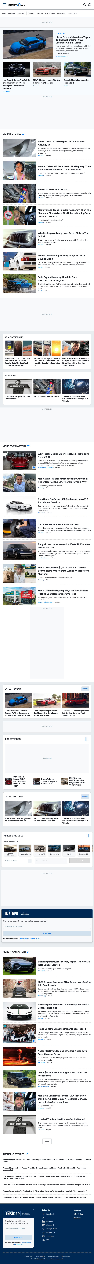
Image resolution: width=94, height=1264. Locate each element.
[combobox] (18, 861)
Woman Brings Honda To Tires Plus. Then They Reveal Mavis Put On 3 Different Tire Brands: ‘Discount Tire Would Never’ (47, 1160)
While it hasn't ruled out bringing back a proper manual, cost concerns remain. (62, 1059)
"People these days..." (46, 1106)
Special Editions (43, 558)
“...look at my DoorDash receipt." (50, 485)
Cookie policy (41, 1256)
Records (40, 1039)
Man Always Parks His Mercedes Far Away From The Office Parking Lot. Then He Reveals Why (62, 480)
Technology (42, 996)
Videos (31, 13)
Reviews (11, 13)
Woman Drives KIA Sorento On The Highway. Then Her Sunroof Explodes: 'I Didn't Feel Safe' (64, 168)
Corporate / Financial (45, 602)
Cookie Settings (53, 1256)
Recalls (40, 291)
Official (66, 86)
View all (85, 689)
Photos (40, 13)
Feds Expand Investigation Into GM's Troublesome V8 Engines (57, 279)
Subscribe (47, 934)
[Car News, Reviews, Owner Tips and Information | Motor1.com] (16, 5)
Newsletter (61, 13)
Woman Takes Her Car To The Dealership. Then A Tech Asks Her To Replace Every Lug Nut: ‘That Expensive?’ (45, 1191)
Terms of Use (35, 938)
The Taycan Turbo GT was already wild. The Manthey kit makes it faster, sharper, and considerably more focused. (73, 48)
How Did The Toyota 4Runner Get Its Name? (61, 1119)
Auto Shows (50, 13)
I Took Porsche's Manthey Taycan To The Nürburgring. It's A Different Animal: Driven (73, 40)
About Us (77, 1210)
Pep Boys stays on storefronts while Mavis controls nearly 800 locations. (62, 598)
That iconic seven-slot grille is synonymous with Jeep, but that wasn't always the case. (63, 241)
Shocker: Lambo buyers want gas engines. (54, 968)
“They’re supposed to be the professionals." (55, 577)
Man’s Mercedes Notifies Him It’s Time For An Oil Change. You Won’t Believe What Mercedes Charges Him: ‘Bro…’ (46, 1185)
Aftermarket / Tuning (45, 467)
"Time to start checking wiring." (50, 220)
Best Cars (72, 13)
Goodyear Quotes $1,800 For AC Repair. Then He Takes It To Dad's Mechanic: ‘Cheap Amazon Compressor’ (44, 1197)
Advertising (78, 1214)
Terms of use (65, 1256)
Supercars (41, 513)
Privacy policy (29, 1256)
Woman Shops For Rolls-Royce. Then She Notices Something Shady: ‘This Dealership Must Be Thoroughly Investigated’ (44, 1169)
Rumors (36, 86)
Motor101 (41, 155)
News (4, 13)
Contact (77, 1218)
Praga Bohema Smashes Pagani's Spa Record (62, 1028)
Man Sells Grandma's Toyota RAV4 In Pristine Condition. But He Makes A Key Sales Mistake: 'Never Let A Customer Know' (62, 1099)
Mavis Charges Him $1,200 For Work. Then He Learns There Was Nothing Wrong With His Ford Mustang (63, 570)
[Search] (84, 4)
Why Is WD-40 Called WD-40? (53, 189)
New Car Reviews (62, 56)
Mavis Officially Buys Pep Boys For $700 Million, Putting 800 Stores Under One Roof (63, 592)
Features (20, 13)
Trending (41, 175)
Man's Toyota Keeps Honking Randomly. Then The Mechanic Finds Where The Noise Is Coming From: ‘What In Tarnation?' (64, 213)
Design (40, 1018)
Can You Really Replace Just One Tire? (58, 524)
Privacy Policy (24, 938)
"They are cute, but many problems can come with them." (61, 173)
